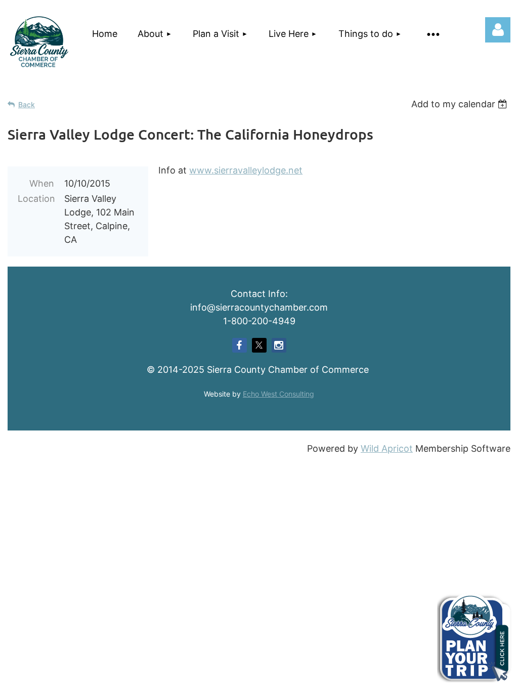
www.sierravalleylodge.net (246, 170)
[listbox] (460, 104)
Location (36, 198)
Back (26, 104)
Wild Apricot (387, 448)
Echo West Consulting (278, 394)
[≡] (431, 34)
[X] (259, 345)
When (41, 183)
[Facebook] (239, 345)
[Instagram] (279, 345)
